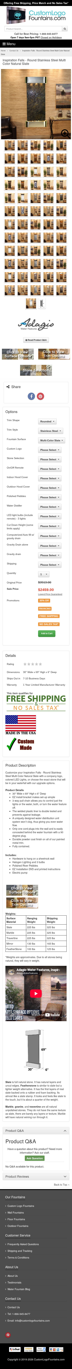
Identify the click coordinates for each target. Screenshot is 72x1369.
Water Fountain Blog (19, 1289)
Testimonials (14, 1282)
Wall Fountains (16, 1212)
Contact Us (13, 50)
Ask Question (35, 1158)
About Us (13, 1275)
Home (3, 50)
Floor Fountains (16, 1219)
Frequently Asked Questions (23, 1244)
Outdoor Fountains (18, 1226)
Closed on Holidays (51, 37)
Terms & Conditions (18, 1257)
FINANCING (45, 608)
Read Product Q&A (37, 340)
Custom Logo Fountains (21, 1206)
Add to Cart (46, 633)
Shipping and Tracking (20, 1251)
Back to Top (61, 1184)
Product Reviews (17, 1176)
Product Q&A (14, 1130)
